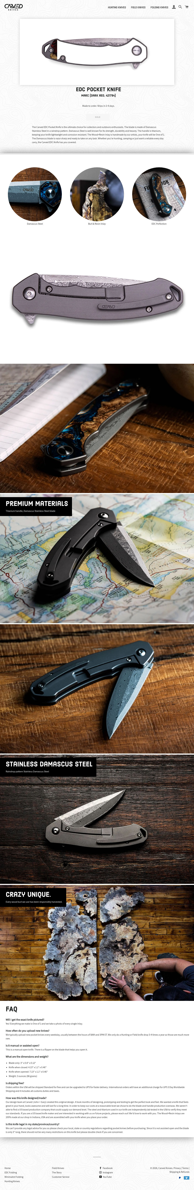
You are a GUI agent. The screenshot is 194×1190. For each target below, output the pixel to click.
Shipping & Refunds (179, 1171)
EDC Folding (11, 1172)
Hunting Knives (117, 7)
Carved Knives (165, 1168)
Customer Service (60, 1176)
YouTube (107, 1176)
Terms (185, 1168)
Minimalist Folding (14, 1176)
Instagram (107, 1172)
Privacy (177, 1168)
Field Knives (138, 7)
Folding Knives (159, 7)
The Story (57, 1172)
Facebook (107, 1168)
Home (8, 1168)
